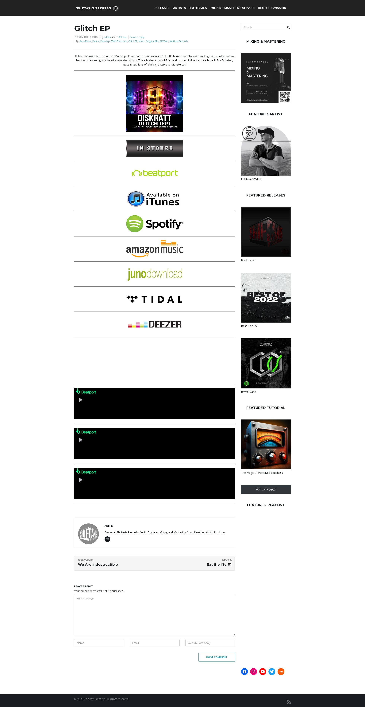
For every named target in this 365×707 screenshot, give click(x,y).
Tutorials (198, 8)
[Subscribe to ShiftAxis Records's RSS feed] (289, 702)
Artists (179, 8)
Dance (95, 41)
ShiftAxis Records (178, 41)
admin (107, 37)
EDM (113, 41)
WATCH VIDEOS (266, 489)
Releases (162, 8)
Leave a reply (137, 37)
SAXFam (164, 41)
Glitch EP (132, 41)
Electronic (122, 41)
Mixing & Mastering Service (232, 8)
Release (122, 37)
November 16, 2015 (86, 37)
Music (142, 41)
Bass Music (85, 41)
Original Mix (152, 41)
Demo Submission (272, 8)
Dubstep (105, 41)
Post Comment (216, 657)
